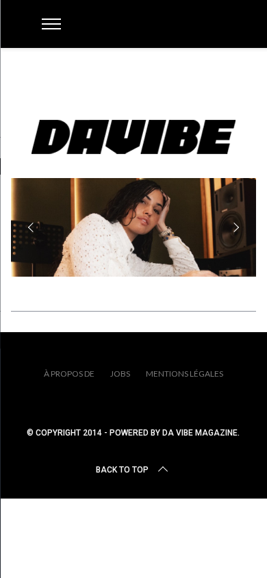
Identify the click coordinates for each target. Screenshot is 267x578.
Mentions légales (184, 373)
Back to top (122, 470)
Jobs (120, 373)
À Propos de (69, 373)
